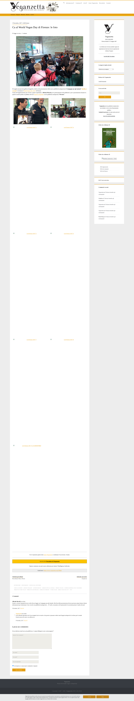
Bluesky (28, 14)
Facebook (13, 14)
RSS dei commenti (104, 169)
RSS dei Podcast (104, 171)
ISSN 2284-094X (109, 39)
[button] (64, 3)
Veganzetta (18, 613)
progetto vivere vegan (20, 589)
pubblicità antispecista (33, 589)
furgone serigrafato (39, 94)
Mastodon (23, 14)
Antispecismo (17, 585)
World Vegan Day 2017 (30, 90)
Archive (32, 14)
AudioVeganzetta (102, 81)
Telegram (18, 14)
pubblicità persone (44, 589)
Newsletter (102, 3)
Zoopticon (84, 578)
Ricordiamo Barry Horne (18, 578)
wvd (71, 589)
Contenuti (78, 3)
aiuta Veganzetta (48, 554)
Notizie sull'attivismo (35, 585)
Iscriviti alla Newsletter (109, 56)
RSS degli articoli (104, 167)
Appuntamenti (24, 585)
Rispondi (22, 608)
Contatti (108, 3)
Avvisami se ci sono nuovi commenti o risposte (25, 666)
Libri (84, 3)
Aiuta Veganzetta (93, 3)
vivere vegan (53, 589)
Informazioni (69, 3)
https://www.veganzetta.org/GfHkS (53, 570)
